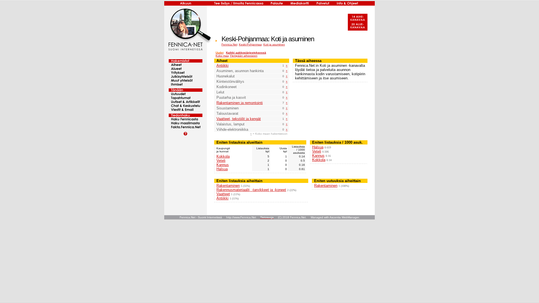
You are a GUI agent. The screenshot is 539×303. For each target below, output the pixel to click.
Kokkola (223, 156)
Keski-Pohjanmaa (250, 44)
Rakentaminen (228, 185)
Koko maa (222, 55)
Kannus (222, 165)
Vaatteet (223, 194)
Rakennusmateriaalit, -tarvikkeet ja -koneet (251, 190)
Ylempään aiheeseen (243, 55)
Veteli (220, 161)
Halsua (222, 169)
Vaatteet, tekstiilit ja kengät (238, 119)
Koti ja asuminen (274, 44)
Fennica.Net (229, 44)
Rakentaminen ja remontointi (239, 103)
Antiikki (222, 65)
